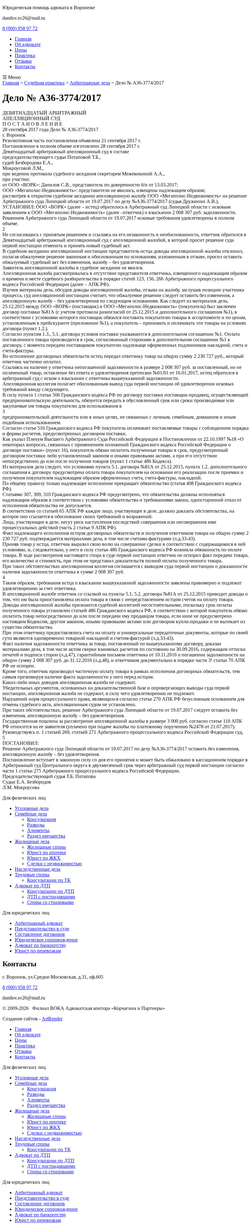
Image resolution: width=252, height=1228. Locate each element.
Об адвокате (28, 44)
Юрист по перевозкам (38, 950)
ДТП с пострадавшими (51, 896)
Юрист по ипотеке (46, 852)
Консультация (41, 819)
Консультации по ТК (49, 880)
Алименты (38, 830)
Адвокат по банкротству (40, 945)
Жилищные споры (46, 847)
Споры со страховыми (50, 902)
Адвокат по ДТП (32, 885)
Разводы (36, 824)
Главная (23, 38)
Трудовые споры (32, 874)
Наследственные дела (37, 869)
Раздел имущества (46, 836)
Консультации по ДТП (50, 891)
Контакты (25, 66)
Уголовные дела (32, 808)
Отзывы (23, 61)
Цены (21, 50)
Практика (25, 55)
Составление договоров (40, 934)
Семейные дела (31, 813)
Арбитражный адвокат (39, 923)
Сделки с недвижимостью (54, 863)
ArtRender (52, 1018)
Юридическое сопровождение (46, 939)
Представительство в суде (42, 928)
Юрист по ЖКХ (44, 858)
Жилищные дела (32, 841)
